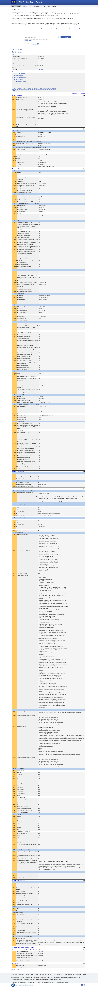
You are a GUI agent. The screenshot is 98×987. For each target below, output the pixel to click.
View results (40, 69)
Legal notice (84, 976)
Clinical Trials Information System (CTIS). (20, 20)
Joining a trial (27, 6)
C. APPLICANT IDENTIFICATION (19, 77)
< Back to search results (16, 49)
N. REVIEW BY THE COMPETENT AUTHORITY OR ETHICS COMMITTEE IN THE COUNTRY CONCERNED (34, 88)
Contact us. (18, 969)
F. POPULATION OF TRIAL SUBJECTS (20, 85)
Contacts (36, 6)
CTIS (51, 977)
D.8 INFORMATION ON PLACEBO (19, 81)
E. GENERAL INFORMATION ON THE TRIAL (21, 83)
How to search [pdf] (28, 40)
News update (52, 6)
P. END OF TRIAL (15, 90)
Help (86, 2)
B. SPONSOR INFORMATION (18, 75)
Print (14, 51)
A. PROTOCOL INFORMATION (18, 73)
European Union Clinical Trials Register (21, 12)
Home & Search (16, 6)
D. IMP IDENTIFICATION (17, 79)
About (43, 6)
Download (20, 51)
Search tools (35, 44)
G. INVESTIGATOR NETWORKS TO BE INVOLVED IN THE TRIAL (25, 87)
